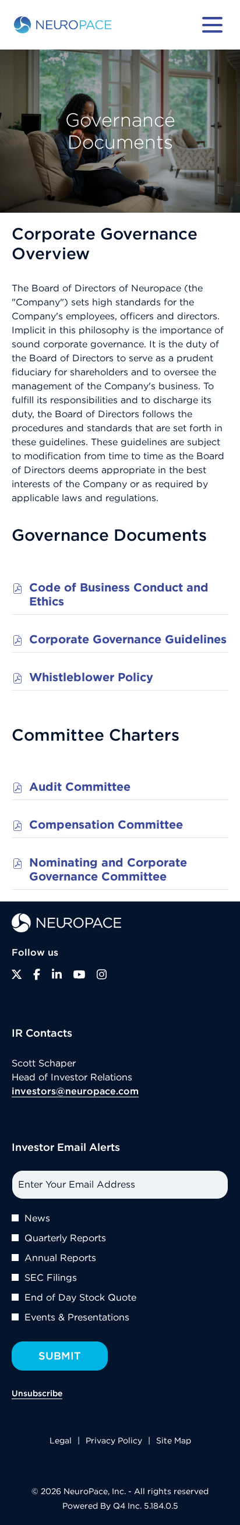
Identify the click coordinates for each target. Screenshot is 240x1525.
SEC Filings (50, 1277)
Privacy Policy (114, 1442)
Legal (61, 1442)
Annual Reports (60, 1257)
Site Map (173, 1442)
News (37, 1218)
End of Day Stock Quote (80, 1297)
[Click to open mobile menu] (212, 25)
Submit (59, 1355)
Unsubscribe (37, 1393)
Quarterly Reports (65, 1238)
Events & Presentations (76, 1317)
